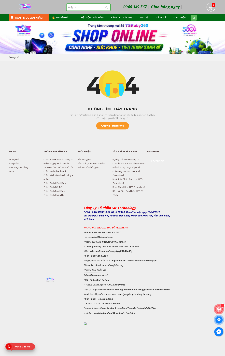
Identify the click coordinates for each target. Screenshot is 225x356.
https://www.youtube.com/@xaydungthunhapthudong (122, 294)
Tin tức (12, 171)
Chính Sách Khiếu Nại (53, 194)
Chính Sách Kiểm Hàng (54, 183)
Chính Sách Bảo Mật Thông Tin (58, 159)
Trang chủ (14, 57)
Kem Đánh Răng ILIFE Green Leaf (128, 187)
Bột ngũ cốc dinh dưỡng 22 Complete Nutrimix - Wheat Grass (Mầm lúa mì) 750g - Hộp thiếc (129, 163)
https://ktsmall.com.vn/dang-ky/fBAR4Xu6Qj (108, 251)
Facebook (157, 161)
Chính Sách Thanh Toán (55, 171)
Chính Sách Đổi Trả (52, 187)
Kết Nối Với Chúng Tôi (88, 167)
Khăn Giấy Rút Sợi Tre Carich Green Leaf (126, 173)
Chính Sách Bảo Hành (54, 191)
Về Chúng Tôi (84, 159)
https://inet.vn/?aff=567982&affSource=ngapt (134, 260)
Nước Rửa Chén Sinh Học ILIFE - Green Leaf (127, 181)
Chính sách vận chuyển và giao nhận (58, 177)
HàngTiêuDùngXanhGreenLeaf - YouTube (114, 313)
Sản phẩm (14, 163)
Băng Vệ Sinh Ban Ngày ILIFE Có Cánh (127, 193)
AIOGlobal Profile (116, 285)
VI (194, 17)
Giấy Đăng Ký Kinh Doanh (56, 163)
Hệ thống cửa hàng (18, 167)
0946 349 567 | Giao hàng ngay (151, 6)
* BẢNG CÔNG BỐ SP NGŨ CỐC (58, 167)
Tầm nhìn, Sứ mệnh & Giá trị (91, 163)
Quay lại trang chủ (112, 125)
